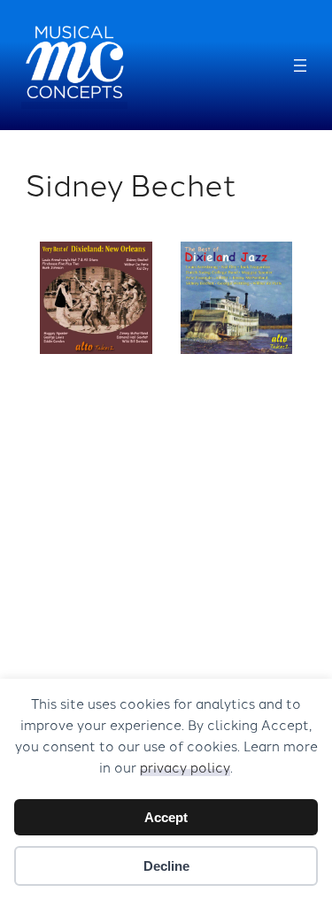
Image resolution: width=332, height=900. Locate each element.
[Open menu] (300, 65)
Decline (166, 865)
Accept (166, 817)
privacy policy (185, 767)
